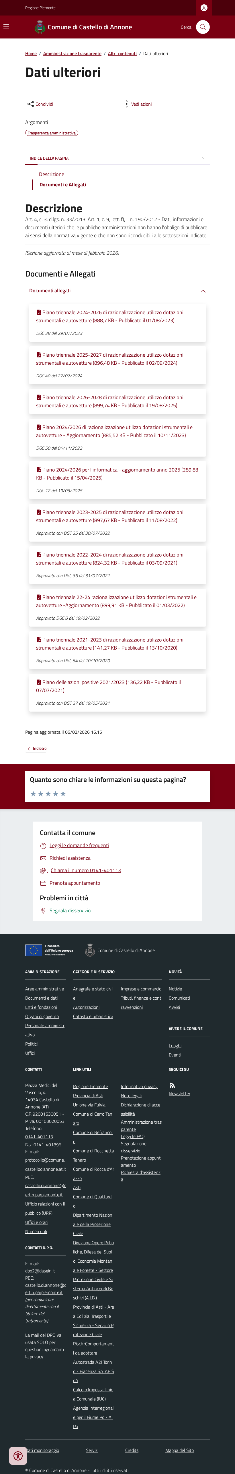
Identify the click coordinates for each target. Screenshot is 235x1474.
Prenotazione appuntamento (141, 1161)
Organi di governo (42, 1016)
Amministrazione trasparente (72, 53)
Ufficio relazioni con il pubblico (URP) (45, 1208)
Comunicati (179, 997)
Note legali (131, 1095)
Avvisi (174, 1007)
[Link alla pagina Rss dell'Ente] (172, 1085)
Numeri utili (36, 1231)
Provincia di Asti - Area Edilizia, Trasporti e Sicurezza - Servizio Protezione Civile (93, 1320)
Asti (77, 1187)
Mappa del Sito (179, 1450)
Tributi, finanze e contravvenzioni (141, 1002)
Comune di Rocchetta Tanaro (93, 1155)
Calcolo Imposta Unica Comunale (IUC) (93, 1394)
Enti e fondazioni (41, 1007)
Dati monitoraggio (42, 1450)
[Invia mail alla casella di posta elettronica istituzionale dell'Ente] (45, 1164)
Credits (131, 1450)
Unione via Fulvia (89, 1104)
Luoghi (175, 1045)
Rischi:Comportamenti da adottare (93, 1348)
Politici (31, 1043)
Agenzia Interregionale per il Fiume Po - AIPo (93, 1417)
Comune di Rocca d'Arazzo (93, 1174)
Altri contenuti (122, 53)
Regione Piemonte (40, 8)
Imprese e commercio (141, 988)
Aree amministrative (44, 988)
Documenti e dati (41, 997)
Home (31, 53)
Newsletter (179, 1093)
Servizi (92, 1450)
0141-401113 (39, 1136)
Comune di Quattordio (92, 1201)
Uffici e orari (36, 1222)
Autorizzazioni (86, 1007)
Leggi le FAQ (133, 1136)
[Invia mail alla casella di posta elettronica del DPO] (40, 1270)
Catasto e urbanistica (93, 1016)
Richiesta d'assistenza (140, 1176)
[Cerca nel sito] (200, 27)
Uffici (30, 1053)
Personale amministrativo (44, 1030)
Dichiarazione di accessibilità (140, 1109)
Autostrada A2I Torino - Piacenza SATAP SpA (93, 1371)
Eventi (175, 1054)
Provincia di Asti (88, 1095)
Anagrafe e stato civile (93, 993)
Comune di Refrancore (93, 1137)
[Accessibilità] (18, 1456)
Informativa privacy (139, 1086)
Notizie (175, 988)
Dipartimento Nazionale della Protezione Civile (92, 1224)
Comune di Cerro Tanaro (92, 1118)
